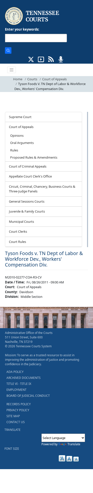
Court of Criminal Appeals (27, 166)
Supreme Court (20, 117)
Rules (14, 150)
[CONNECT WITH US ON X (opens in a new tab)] (31, 59)
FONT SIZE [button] (11, 449)
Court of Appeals (54, 79)
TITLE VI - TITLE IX (18, 384)
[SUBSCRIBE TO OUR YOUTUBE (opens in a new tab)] (41, 59)
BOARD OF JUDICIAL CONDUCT (28, 396)
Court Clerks (18, 231)
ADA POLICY (15, 372)
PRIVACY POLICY (17, 410)
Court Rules (17, 241)
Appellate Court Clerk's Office (30, 176)
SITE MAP (13, 416)
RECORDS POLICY (18, 404)
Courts (32, 79)
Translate (73, 444)
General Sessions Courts (26, 201)
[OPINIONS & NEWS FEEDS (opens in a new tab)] (51, 59)
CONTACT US (15, 422)
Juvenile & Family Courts (27, 211)
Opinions (17, 135)
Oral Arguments (22, 142)
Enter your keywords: (22, 29)
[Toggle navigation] (11, 70)
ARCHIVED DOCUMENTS (23, 378)
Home (17, 79)
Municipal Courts (21, 221)
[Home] (32, 16)
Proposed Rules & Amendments (33, 157)
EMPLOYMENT (16, 390)
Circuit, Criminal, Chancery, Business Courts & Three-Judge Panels (42, 189)
